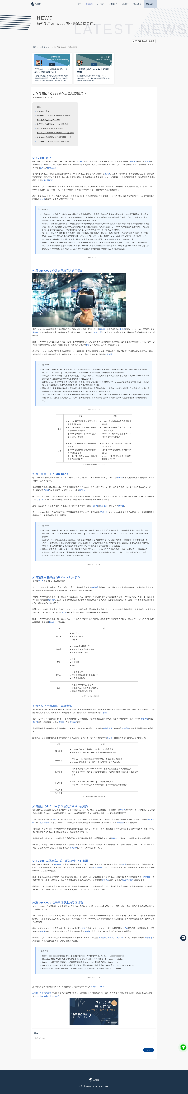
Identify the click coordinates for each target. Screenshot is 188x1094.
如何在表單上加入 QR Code (48, 120)
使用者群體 (44, 823)
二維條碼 (78, 161)
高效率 (102, 329)
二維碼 (107, 174)
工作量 (104, 713)
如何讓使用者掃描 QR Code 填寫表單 (52, 124)
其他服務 (149, 4)
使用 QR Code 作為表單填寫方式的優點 (53, 116)
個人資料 (52, 622)
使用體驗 (108, 354)
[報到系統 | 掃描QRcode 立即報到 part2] (94, 60)
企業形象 (73, 848)
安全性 (109, 738)
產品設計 (103, 506)
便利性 (42, 168)
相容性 (114, 838)
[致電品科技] (94, 1011)
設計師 (46, 490)
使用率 (40, 500)
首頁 (79, 4)
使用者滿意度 (47, 180)
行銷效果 (103, 512)
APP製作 (100, 4)
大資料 (82, 928)
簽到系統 (73, 722)
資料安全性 (107, 728)
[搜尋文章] (153, 41)
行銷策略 (94, 506)
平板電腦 (133, 161)
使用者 (147, 161)
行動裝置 (95, 587)
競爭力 (121, 506)
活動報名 (147, 877)
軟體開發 (120, 823)
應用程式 (51, 600)
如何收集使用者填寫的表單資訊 (50, 128)
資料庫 (61, 722)
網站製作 (125, 4)
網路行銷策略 (127, 880)
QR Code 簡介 (43, 111)
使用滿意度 (51, 168)
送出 (148, 1050)
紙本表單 (121, 329)
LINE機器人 (113, 4)
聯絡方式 (97, 332)
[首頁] (36, 4)
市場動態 (148, 938)
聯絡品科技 (137, 4)
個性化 (42, 931)
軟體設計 (111, 938)
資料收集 (105, 880)
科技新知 (89, 4)
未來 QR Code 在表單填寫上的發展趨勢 (53, 141)
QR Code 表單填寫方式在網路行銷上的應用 (55, 137)
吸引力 (82, 490)
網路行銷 (57, 864)
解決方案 (144, 719)
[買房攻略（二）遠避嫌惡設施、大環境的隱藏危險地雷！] (52, 60)
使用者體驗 (97, 868)
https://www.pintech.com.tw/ (47, 996)
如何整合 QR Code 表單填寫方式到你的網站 (55, 133)
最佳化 (42, 199)
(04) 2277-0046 (97, 987)
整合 (88, 345)
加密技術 (125, 728)
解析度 (64, 612)
